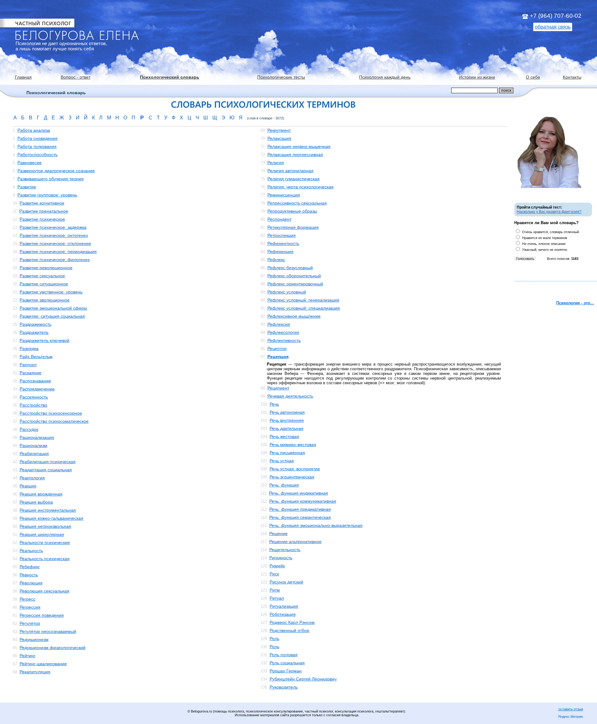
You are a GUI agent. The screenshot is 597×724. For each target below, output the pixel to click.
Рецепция (278, 356)
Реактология (32, 477)
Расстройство (33, 405)
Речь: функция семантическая (300, 517)
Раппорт (28, 364)
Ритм (275, 590)
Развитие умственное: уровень (51, 291)
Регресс (27, 599)
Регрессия (30, 607)
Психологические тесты (281, 77)
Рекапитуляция (35, 671)
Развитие (26, 186)
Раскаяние (30, 372)
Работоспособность (37, 154)
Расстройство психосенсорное (51, 413)
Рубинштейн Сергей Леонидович (303, 678)
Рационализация (37, 437)
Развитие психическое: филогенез (55, 259)
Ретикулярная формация (293, 227)
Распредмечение (37, 388)
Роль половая (284, 654)
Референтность (283, 243)
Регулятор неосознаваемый (48, 631)
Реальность (31, 550)
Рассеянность (34, 396)
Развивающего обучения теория (50, 178)
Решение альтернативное (295, 541)
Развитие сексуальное (42, 275)
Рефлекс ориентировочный (295, 283)
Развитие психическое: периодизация (58, 251)
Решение (278, 533)
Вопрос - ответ (75, 77)
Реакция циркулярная (42, 534)
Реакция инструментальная (48, 510)
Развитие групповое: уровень (47, 194)
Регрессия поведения (42, 615)
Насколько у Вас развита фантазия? (549, 212)
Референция (280, 251)
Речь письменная (287, 452)
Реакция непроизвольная (45, 526)
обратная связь (553, 27)
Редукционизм (34, 639)
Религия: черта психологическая (300, 186)
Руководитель (284, 687)
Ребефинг (30, 566)
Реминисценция (283, 194)
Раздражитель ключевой (44, 340)
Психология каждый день (384, 77)
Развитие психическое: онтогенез (54, 235)
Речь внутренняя (287, 420)
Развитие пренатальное (43, 211)
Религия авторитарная (290, 170)
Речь (274, 404)
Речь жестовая (284, 436)
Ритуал (277, 598)
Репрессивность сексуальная (297, 203)
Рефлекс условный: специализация (303, 308)
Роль (274, 638)
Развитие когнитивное (42, 203)
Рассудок (29, 429)
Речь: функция (284, 484)
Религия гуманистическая (293, 178)
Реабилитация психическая (48, 461)
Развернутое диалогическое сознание (56, 170)
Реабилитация (34, 453)
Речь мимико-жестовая (293, 444)
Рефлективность (284, 340)
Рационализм (33, 445)
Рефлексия (278, 324)
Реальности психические (45, 542)
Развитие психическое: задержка (53, 227)
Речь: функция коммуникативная (302, 501)
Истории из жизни (477, 77)
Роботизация (283, 614)
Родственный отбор (289, 630)
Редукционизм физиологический (53, 647)
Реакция (28, 485)
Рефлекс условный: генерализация (303, 299)
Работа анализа (33, 130)
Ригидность (280, 557)
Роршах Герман (286, 670)
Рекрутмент (279, 130)
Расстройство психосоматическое (54, 421)
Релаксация (279, 138)
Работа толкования (37, 146)
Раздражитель (34, 332)
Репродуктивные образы (292, 211)
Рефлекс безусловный (290, 267)
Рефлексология (283, 332)
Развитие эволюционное (45, 299)
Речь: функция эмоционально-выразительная (316, 525)
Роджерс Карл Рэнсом (292, 622)
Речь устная (282, 460)
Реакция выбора (36, 502)
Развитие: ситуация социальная (52, 316)
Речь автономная (287, 412)
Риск (274, 573)
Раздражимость (35, 324)
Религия (275, 162)
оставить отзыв (570, 709)
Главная (23, 77)
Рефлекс (276, 259)
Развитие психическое (42, 219)
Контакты (572, 77)
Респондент (279, 219)
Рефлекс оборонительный (294, 275)
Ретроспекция (281, 235)
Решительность (284, 549)
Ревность (29, 574)
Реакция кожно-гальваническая (51, 518)
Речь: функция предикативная (300, 509)
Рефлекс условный (286, 291)
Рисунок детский (286, 581)
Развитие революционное (46, 267)
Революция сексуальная (44, 590)
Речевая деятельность (290, 396)
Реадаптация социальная (46, 469)
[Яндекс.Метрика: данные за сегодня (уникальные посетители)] (570, 717)
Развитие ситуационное (44, 283)
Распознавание (35, 380)
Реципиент (278, 387)
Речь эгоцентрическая (292, 476)
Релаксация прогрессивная (295, 154)
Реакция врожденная (41, 493)
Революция (31, 582)
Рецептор (277, 348)
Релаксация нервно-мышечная (299, 146)
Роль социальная (287, 662)
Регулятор (30, 623)
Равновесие (29, 162)
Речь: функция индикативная (298, 493)
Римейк (277, 565)
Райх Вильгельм (36, 356)
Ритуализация (284, 606)
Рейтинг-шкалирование (43, 663)
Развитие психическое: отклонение (55, 243)
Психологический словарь (169, 77)
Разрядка (29, 348)
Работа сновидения (37, 138)
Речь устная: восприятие (295, 468)
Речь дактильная (286, 428)
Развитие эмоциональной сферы (53, 308)
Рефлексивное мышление (294, 316)
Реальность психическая (45, 558)
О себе (533, 77)
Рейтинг (27, 655)
